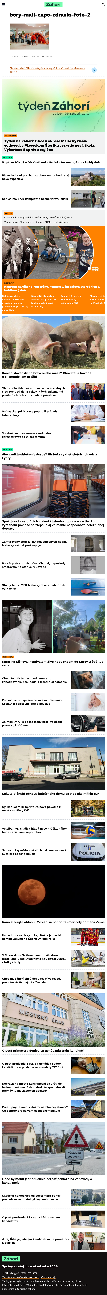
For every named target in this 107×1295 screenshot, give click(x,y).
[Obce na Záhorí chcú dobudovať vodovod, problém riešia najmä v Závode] (88, 980)
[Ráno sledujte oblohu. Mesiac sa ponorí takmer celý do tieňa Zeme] (53, 891)
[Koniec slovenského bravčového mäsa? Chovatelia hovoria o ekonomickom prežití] (53, 342)
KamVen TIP (9, 283)
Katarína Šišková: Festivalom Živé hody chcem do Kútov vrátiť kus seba (52, 663)
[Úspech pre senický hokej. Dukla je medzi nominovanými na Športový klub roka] (88, 937)
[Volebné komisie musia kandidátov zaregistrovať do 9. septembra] (88, 435)
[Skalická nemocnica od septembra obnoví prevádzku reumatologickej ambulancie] (88, 1197)
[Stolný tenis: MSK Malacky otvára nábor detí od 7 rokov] (88, 587)
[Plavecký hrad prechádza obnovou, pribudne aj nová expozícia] (88, 177)
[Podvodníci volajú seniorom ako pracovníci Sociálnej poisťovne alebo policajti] (88, 702)
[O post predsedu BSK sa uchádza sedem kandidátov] (88, 1219)
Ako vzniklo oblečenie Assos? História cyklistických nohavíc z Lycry (49, 456)
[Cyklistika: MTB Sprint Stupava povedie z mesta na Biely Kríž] (88, 808)
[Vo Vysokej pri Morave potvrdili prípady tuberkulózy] (88, 413)
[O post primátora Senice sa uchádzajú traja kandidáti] (53, 1020)
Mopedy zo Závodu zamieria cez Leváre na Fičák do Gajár (58, 299)
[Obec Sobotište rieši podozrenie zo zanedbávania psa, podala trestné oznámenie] (88, 680)
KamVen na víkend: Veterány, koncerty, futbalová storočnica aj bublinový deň (52, 288)
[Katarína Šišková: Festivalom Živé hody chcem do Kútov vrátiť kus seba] (53, 626)
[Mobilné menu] (3, 4)
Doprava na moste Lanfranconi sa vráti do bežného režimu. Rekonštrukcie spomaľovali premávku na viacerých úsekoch (33, 1087)
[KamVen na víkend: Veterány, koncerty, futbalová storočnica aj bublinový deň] (53, 252)
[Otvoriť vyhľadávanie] (103, 4)
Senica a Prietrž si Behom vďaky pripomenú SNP (28, 299)
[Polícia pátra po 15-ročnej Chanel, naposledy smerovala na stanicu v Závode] (88, 565)
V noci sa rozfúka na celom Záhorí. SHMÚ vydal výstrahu (36, 222)
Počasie (8, 213)
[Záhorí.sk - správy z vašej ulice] (53, 4)
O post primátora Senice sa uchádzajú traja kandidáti (43, 1050)
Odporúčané (10, 136)
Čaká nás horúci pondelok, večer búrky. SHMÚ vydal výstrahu (38, 217)
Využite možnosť (20, 1277)
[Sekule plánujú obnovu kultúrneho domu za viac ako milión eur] (53, 763)
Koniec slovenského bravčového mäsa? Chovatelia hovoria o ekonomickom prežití (46, 375)
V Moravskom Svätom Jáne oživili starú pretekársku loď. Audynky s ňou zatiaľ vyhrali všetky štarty (34, 959)
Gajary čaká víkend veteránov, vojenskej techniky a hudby (88, 299)
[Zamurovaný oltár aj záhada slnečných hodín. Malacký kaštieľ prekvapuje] (88, 543)
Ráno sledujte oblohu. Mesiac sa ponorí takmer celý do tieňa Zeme (53, 922)
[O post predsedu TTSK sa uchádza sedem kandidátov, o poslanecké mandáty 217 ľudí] (88, 1065)
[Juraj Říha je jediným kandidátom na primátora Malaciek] (88, 1241)
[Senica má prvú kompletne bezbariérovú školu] (88, 199)
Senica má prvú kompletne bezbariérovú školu (35, 199)
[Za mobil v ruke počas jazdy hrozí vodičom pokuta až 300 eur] (88, 723)
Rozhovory (8, 657)
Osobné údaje (48, 1277)
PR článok (7, 158)
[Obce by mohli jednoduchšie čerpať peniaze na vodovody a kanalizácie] (53, 1148)
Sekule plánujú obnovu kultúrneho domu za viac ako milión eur (50, 794)
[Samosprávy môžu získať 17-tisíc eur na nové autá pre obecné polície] (88, 852)
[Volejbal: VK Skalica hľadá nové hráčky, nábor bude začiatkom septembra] (88, 830)
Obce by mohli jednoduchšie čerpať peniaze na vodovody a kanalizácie (47, 1180)
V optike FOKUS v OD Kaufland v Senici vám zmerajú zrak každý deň (51, 162)
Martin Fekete (31, 56)
